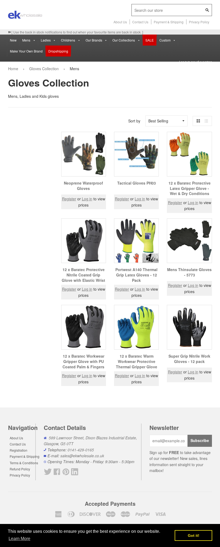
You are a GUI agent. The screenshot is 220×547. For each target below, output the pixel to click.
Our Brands (94, 40)
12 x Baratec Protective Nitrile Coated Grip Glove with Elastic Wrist (83, 275)
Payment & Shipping (169, 22)
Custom (165, 40)
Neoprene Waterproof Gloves (83, 185)
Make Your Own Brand (26, 51)
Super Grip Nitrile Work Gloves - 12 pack (189, 358)
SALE (149, 40)
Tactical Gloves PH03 (136, 183)
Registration (18, 450)
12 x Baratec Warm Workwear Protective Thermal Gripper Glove (136, 361)
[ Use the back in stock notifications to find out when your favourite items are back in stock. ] (77, 32)
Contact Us (140, 22)
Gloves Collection (44, 68)
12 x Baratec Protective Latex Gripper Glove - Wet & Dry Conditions (189, 188)
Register (69, 198)
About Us (120, 22)
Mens (26, 40)
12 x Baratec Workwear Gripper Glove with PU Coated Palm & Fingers (83, 361)
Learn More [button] (19, 538)
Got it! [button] (193, 535)
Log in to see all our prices (195, 62)
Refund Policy (20, 469)
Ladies (46, 40)
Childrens (68, 40)
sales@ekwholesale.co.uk (82, 455)
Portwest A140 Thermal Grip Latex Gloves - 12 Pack (136, 275)
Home (13, 68)
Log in (87, 198)
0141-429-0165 (81, 449)
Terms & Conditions (24, 462)
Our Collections (124, 40)
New (13, 40)
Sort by (134, 120)
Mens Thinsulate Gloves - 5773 (189, 272)
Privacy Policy (199, 22)
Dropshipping (58, 51)
